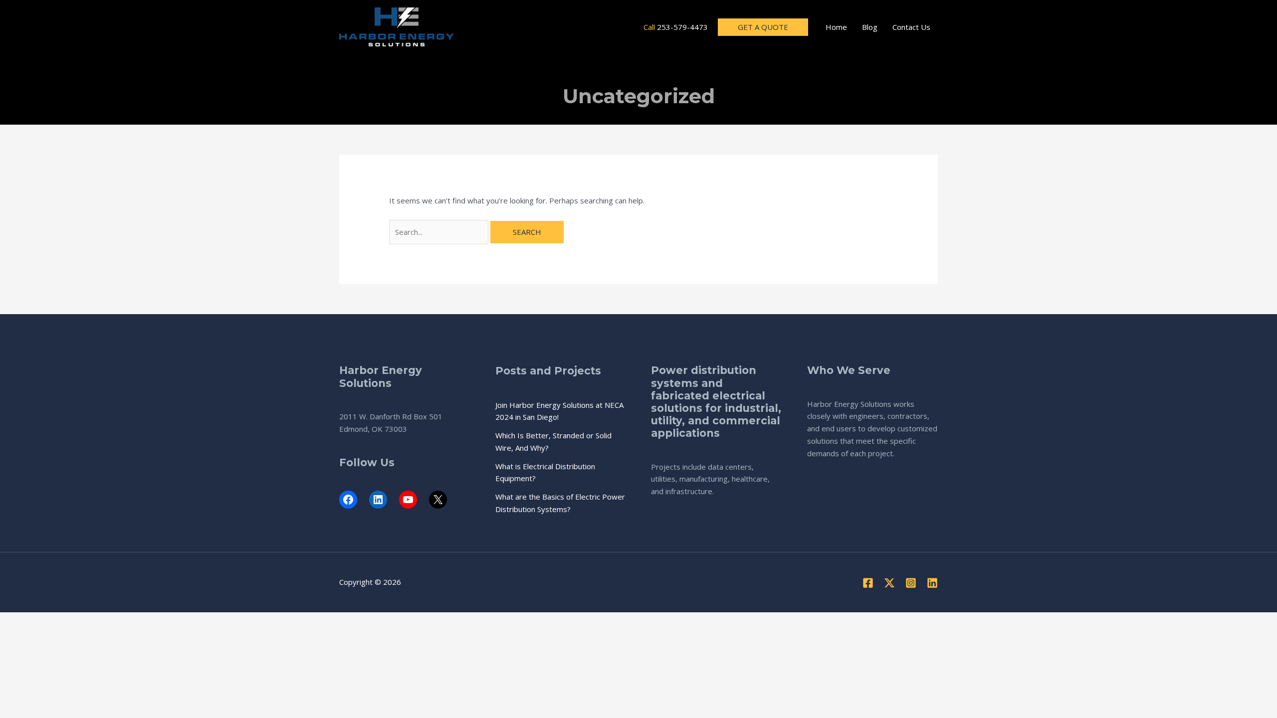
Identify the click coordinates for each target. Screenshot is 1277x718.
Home (836, 27)
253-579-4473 (682, 27)
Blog (869, 27)
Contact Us (911, 27)
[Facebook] (867, 582)
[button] (763, 27)
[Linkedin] (932, 582)
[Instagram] (910, 582)
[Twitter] (889, 582)
